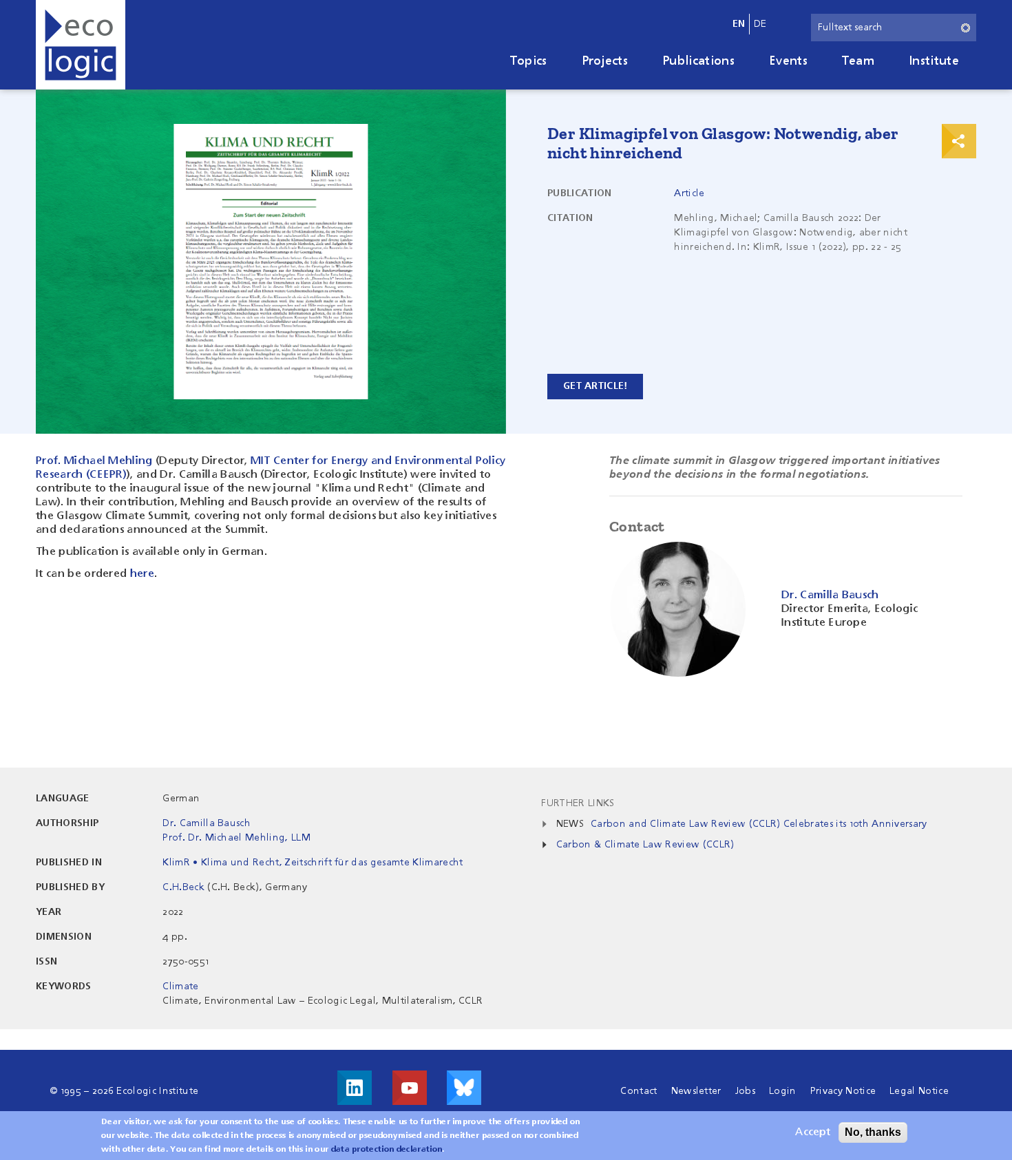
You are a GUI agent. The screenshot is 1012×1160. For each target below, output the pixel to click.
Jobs (745, 1091)
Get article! (595, 386)
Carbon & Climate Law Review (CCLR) (645, 845)
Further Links (577, 803)
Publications (698, 61)
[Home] (80, 44)
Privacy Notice (843, 1091)
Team (858, 61)
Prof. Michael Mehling (94, 461)
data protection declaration (387, 1150)
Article (689, 193)
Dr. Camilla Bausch (206, 823)
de (760, 24)
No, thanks (873, 1132)
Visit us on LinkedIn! (354, 1088)
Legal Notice (919, 1091)
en (739, 24)
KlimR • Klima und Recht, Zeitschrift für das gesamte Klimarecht (312, 862)
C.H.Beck (183, 887)
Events (788, 61)
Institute (934, 61)
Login (783, 1091)
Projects (605, 61)
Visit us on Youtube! (409, 1088)
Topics (528, 61)
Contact (638, 1091)
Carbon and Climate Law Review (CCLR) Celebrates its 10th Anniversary (759, 824)
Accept (812, 1132)
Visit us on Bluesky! (464, 1088)
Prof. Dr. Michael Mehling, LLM (236, 838)
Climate (180, 986)
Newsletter (696, 1091)
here (142, 574)
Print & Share (959, 141)
